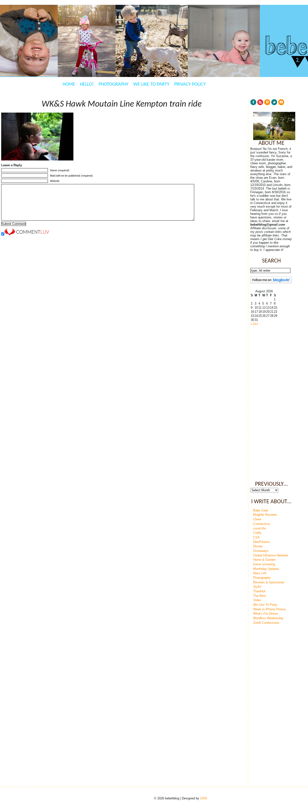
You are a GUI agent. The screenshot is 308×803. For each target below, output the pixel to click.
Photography (113, 84)
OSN (203, 798)
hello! (87, 84)
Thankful (259, 591)
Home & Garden (264, 559)
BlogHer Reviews (265, 514)
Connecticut (261, 524)
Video (257, 600)
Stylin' (257, 586)
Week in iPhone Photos (269, 609)
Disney (258, 546)
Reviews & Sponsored (268, 582)
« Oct (254, 324)
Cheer (257, 519)
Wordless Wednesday (268, 618)
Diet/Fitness (261, 542)
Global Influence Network (270, 555)
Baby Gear (260, 510)
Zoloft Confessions (266, 623)
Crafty (257, 533)
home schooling (264, 564)
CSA (256, 537)
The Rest (259, 596)
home (69, 84)
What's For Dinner (265, 613)
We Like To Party (151, 84)
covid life (259, 528)
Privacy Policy (190, 84)
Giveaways (261, 551)
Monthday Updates (266, 569)
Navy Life (259, 573)
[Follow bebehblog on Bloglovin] (271, 282)
